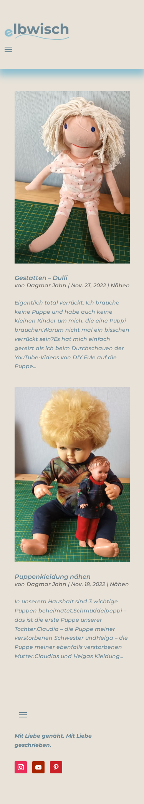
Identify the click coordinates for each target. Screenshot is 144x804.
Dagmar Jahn (46, 285)
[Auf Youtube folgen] (38, 767)
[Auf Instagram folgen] (21, 767)
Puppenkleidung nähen (53, 576)
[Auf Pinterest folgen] (56, 767)
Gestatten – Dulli (41, 278)
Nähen (120, 285)
